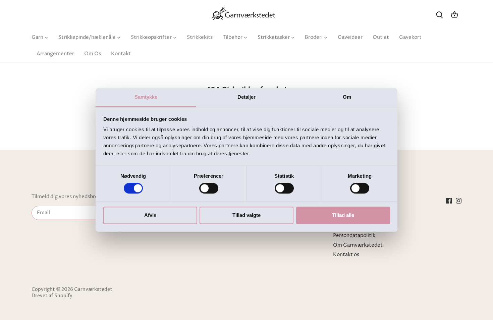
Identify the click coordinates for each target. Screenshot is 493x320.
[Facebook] (449, 200)
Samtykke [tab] (146, 97)
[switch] (208, 188)
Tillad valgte (246, 215)
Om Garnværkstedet (358, 245)
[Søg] (439, 14)
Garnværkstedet (93, 290)
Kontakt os (346, 254)
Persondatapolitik (354, 235)
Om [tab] (347, 97)
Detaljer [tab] (246, 97)
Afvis (150, 215)
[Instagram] (458, 200)
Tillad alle (343, 215)
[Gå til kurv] (454, 14)
